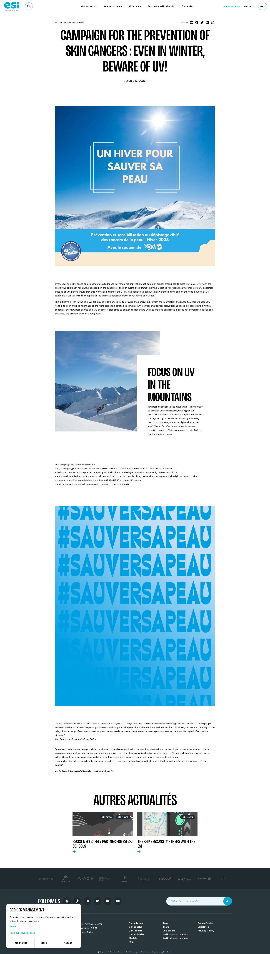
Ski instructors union (175, 934)
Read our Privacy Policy (22, 932)
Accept (68, 942)
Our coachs (135, 927)
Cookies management (134, 952)
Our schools (136, 923)
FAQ (131, 942)
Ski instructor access (175, 938)
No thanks (21, 942)
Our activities (137, 934)
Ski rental (187, 6)
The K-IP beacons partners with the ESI (166, 844)
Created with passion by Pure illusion (158, 952)
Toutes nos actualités (71, 22)
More (166, 927)
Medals (133, 938)
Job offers (169, 930)
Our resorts (135, 930)
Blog (165, 923)
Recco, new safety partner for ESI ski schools (102, 844)
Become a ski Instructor (162, 6)
